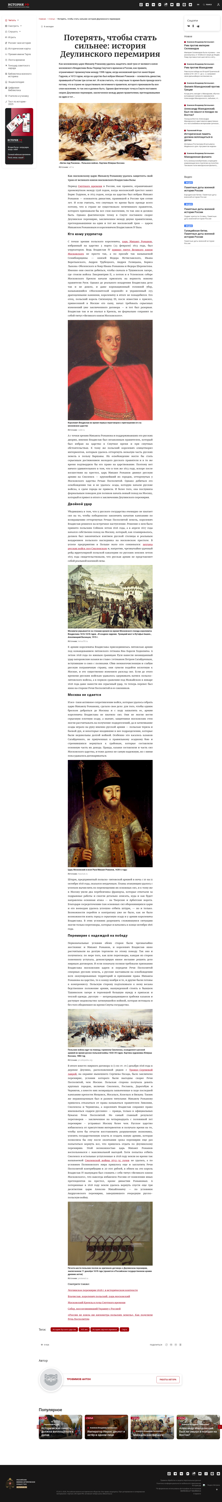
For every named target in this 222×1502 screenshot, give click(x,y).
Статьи (52, 19)
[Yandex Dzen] (184, 4)
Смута (124, 1329)
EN (198, 5)
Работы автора (168, 1379)
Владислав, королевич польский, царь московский (99, 1296)
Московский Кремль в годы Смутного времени (96, 1302)
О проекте (197, 1494)
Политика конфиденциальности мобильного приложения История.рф (178, 1484)
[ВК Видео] (159, 4)
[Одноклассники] (178, 4)
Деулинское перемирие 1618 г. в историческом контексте (103, 1290)
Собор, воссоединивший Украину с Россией (94, 1308)
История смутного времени (104, 1329)
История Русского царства (64, 1329)
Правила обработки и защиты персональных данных (180, 1480)
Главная (42, 19)
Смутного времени (90, 186)
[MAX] (141, 4)
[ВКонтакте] (153, 4)
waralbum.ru (196, 1491)
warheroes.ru (185, 1491)
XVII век (84, 1329)
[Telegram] (147, 4)
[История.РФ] (18, 5)
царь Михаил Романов (137, 241)
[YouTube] (171, 4)
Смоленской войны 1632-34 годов (107, 1160)
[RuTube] (165, 4)
